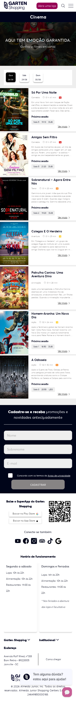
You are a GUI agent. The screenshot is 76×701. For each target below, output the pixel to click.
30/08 (38, 77)
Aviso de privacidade (59, 475)
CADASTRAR (38, 485)
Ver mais (62, 126)
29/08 (24, 77)
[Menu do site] (70, 6)
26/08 (10, 77)
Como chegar (53, 659)
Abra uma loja (47, 6)
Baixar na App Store (24, 520)
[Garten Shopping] (15, 5)
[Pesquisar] (63, 6)
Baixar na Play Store (24, 513)
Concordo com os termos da (43, 475)
